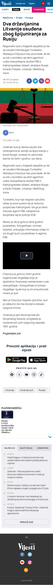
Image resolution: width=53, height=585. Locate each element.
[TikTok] (41, 374)
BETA (11, 133)
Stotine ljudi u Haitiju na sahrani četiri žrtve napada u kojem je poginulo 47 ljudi (27, 487)
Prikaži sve (26, 522)
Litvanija (9, 390)
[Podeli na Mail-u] (47, 81)
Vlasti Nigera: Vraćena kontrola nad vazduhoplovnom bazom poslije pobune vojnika (27, 460)
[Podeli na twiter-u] (35, 81)
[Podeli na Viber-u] (41, 81)
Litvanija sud (26, 390)
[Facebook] (12, 374)
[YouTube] (26, 374)
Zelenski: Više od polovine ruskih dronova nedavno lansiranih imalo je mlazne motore (25, 474)
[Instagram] (34, 374)
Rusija (42, 390)
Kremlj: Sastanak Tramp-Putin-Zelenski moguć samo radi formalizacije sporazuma (27, 510)
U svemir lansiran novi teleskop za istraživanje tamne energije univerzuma (27, 498)
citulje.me (20, 3)
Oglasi (31, 3)
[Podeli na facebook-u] (29, 81)
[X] (19, 374)
